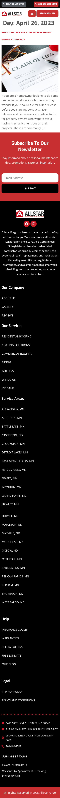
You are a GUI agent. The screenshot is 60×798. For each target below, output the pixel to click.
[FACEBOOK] (27, 224)
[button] (32, 13)
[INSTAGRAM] (33, 224)
